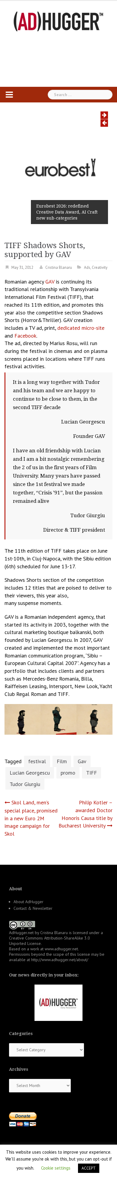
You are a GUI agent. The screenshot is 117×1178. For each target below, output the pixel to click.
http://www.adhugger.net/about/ (59, 959)
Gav (82, 761)
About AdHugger (29, 901)
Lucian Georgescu (30, 772)
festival (37, 761)
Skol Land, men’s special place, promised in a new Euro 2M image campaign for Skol (31, 818)
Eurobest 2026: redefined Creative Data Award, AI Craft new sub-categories (67, 212)
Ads (87, 267)
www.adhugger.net (61, 949)
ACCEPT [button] (89, 1168)
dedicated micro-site (80, 327)
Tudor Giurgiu (25, 784)
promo (68, 772)
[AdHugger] (59, 20)
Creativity (99, 267)
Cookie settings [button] (55, 1168)
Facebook (25, 335)
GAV (50, 281)
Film (62, 761)
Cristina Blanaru (58, 267)
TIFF (91, 772)
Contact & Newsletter (33, 908)
